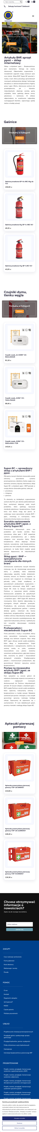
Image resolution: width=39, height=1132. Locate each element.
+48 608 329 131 (14, 9)
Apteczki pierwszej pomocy (19, 725)
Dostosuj (19, 1123)
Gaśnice (10, 122)
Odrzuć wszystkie (19, 1128)
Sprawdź (11, 44)
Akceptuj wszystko (19, 1118)
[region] (19, 1115)
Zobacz (19, 138)
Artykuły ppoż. (13, 31)
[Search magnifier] (21, 2)
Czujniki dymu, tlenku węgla (15, 293)
